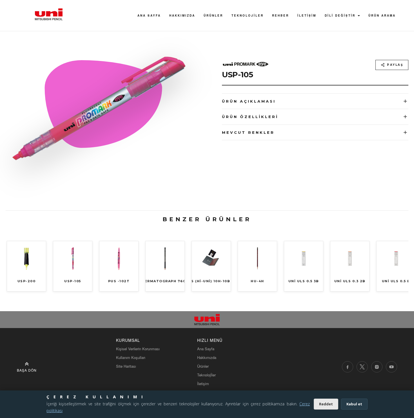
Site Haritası (126, 366)
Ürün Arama (382, 15)
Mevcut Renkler (248, 132)
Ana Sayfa (149, 15)
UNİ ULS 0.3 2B (350, 281)
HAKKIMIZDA (182, 15)
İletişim (203, 383)
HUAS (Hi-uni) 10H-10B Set (211, 281)
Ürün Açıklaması (249, 101)
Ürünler (213, 15)
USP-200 (26, 281)
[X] (362, 366)
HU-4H (257, 281)
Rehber (280, 15)
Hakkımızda (206, 357)
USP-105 (72, 281)
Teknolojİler (248, 15)
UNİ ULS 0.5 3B (303, 281)
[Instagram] (376, 366)
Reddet (326, 403)
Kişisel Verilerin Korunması (138, 348)
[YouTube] (391, 366)
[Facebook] (347, 366)
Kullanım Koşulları (130, 357)
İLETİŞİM (306, 15)
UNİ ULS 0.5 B (396, 281)
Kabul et (354, 403)
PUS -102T (119, 281)
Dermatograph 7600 (165, 281)
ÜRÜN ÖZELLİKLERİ (250, 117)
